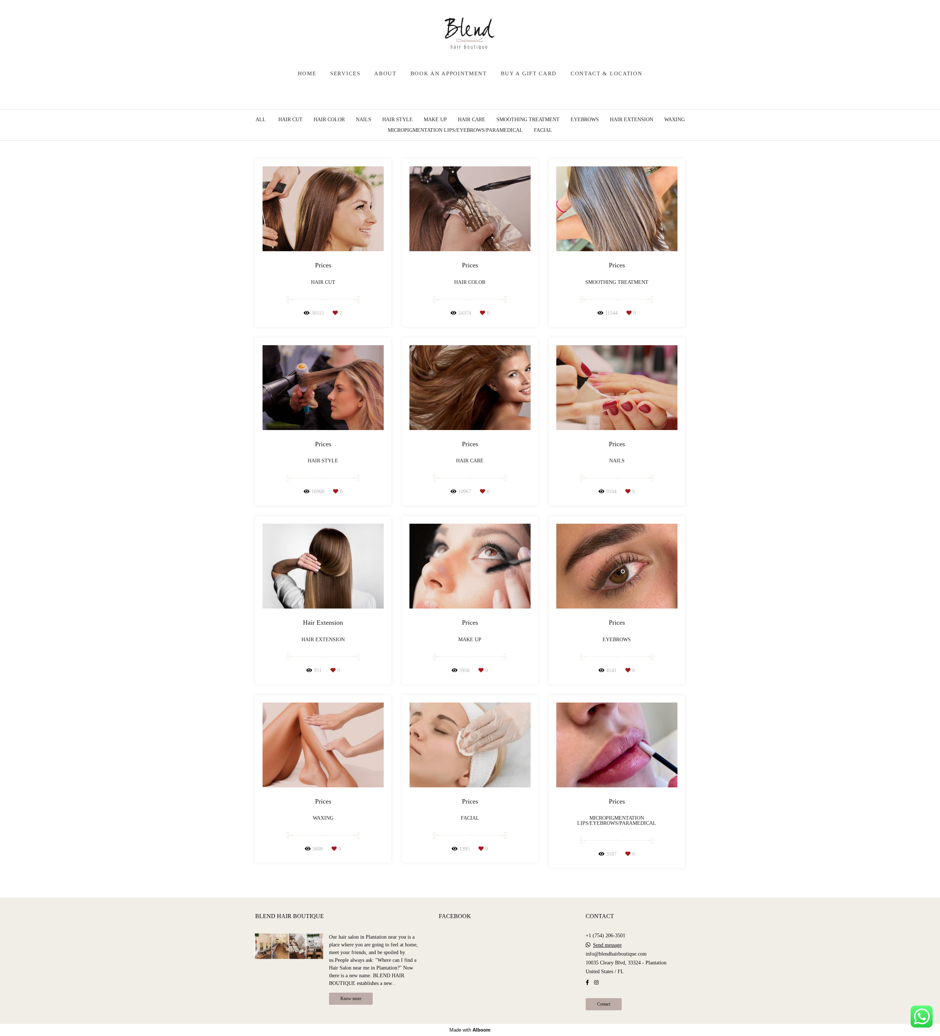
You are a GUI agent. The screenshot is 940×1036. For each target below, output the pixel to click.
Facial (543, 130)
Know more (350, 998)
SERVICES (345, 73)
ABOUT (385, 73)
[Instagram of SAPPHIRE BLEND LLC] (596, 982)
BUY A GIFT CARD (529, 73)
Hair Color (329, 119)
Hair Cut (290, 119)
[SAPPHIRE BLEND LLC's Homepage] (470, 32)
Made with (470, 1030)
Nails (363, 119)
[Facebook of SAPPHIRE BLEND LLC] (587, 982)
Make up (435, 119)
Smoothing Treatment (528, 119)
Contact (603, 1004)
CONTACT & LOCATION (607, 73)
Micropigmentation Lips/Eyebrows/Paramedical (455, 130)
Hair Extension (631, 119)
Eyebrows (585, 119)
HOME (307, 73)
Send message (607, 945)
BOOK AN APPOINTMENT (449, 73)
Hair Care (471, 119)
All (261, 119)
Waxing (674, 119)
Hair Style (397, 119)
